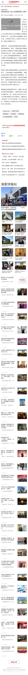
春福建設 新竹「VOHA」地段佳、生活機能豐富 (7, 439)
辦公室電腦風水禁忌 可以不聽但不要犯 (12, 165)
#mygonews (6, 111)
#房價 (16, 116)
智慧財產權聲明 (22, 669)
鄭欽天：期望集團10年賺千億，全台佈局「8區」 (7, 452)
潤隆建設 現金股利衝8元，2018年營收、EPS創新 (7, 376)
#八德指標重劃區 (7, 116)
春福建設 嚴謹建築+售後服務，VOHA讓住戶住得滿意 (7, 426)
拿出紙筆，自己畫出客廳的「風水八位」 (13, 159)
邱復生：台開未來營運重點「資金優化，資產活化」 (7, 624)
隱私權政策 (9, 669)
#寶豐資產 (21, 114)
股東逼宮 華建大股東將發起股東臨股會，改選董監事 (7, 363)
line (12, 135)
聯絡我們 (9, 667)
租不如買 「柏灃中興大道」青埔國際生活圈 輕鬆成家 (7, 401)
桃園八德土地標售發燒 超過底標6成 (11, 143)
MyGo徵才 (18, 667)
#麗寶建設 (6, 114)
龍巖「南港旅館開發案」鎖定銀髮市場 (10, 6)
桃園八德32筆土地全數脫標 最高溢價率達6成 (14, 146)
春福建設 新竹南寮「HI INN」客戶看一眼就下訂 (7, 513)
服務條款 (4, 669)
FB (4, 135)
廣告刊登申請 (15, 669)
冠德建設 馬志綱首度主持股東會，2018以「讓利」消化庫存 (7, 611)
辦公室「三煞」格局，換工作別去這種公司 (13, 168)
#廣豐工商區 (15, 111)
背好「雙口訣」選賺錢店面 (9, 162)
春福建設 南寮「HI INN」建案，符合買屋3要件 (7, 500)
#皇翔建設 (13, 114)
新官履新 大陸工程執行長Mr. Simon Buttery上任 (7, 526)
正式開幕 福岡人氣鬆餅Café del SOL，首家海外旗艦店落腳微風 (7, 563)
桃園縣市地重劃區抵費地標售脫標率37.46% (14, 149)
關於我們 (13, 667)
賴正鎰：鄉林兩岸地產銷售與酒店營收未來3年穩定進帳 (8, 290)
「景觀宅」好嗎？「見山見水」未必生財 (13, 156)
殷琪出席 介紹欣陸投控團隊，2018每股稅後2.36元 (7, 315)
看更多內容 (14, 662)
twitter (20, 135)
